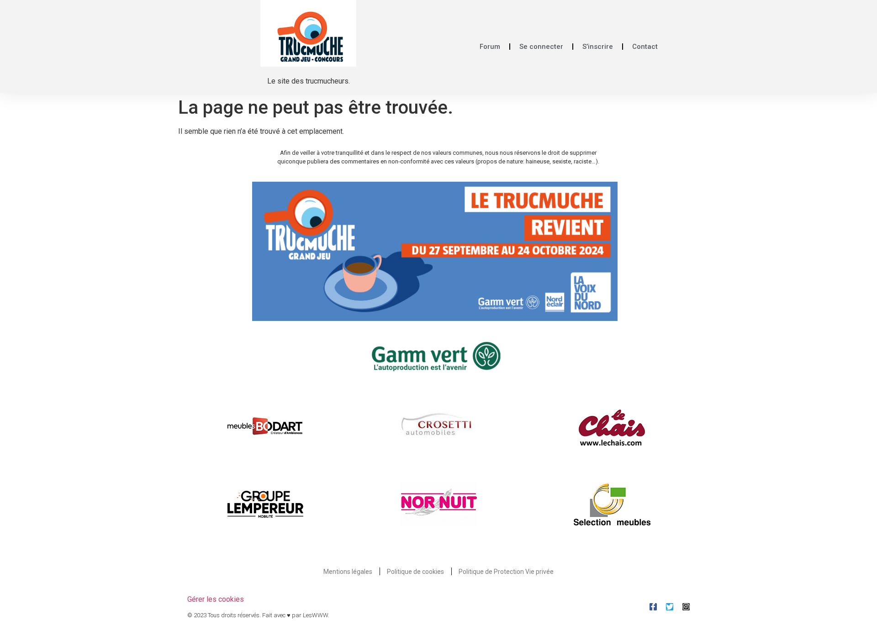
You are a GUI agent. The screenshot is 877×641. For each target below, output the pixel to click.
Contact (645, 46)
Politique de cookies (415, 571)
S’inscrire (597, 46)
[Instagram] (686, 606)
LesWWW (315, 615)
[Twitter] (669, 606)
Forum (490, 46)
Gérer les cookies (215, 599)
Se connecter (541, 46)
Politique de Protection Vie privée (506, 571)
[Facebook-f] (653, 606)
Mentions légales (347, 571)
